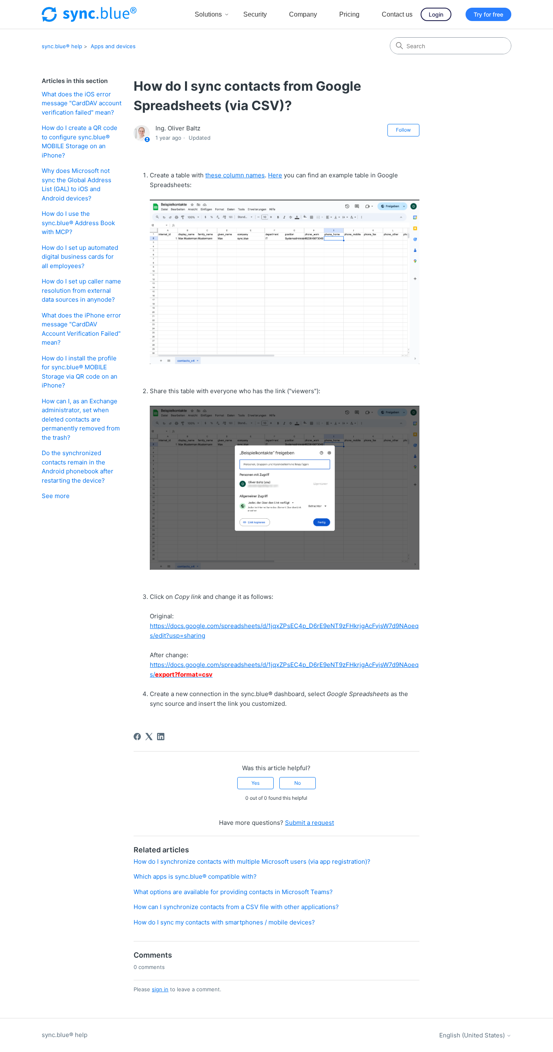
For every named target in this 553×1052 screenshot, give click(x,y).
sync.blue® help (62, 46)
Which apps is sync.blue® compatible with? (195, 876)
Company (303, 14)
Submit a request (309, 822)
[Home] (89, 14)
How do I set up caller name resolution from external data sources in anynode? (81, 290)
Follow (403, 130)
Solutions (208, 14)
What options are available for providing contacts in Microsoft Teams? (233, 892)
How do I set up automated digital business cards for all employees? (80, 257)
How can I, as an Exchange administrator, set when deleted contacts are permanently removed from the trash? (81, 419)
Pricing (349, 14)
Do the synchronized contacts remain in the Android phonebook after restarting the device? (77, 466)
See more (56, 496)
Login (436, 14)
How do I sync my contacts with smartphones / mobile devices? (224, 922)
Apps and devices (113, 46)
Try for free (488, 14)
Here (275, 175)
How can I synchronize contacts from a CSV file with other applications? (236, 907)
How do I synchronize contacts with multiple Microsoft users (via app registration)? (252, 861)
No (297, 783)
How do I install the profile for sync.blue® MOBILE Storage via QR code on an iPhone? (79, 372)
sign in (160, 989)
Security (255, 14)
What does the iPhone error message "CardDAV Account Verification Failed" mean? (81, 329)
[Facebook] (137, 736)
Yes (255, 783)
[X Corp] (149, 736)
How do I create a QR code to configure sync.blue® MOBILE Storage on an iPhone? (79, 141)
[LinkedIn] (160, 736)
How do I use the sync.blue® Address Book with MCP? (78, 223)
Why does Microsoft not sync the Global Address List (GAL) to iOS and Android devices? (76, 184)
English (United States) (472, 1035)
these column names (235, 175)
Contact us (397, 14)
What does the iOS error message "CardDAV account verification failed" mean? (81, 103)
